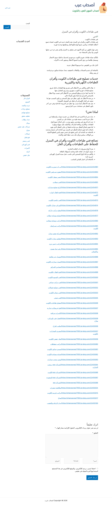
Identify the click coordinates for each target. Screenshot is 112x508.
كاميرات (27, 148)
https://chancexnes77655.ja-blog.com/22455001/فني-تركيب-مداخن (73, 282)
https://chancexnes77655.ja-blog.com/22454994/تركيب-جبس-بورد (73, 244)
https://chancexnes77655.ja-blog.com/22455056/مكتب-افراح (75, 326)
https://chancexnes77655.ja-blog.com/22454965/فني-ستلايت (75, 182)
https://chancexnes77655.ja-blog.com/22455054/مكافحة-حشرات (74, 388)
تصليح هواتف (25, 112)
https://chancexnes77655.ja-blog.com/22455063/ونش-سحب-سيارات (72, 359)
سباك (28, 123)
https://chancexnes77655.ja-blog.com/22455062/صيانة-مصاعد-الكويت (72, 354)
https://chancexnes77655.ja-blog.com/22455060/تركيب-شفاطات (74, 344)
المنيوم (27, 102)
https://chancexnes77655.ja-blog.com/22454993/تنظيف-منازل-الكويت (72, 239)
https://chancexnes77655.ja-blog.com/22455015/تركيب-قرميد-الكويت (72, 393)
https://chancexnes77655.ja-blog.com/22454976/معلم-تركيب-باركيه (73, 210)
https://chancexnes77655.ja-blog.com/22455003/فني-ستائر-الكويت (73, 293)
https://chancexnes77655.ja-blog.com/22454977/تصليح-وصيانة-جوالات (72, 216)
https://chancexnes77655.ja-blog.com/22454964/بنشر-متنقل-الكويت (73, 177)
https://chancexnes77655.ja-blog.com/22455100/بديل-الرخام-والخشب (72, 403)
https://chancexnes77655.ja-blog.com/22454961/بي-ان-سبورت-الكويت (72, 167)
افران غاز (27, 98)
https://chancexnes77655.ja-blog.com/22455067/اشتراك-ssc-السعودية (72, 377)
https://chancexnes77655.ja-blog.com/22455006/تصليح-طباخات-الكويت (72, 303)
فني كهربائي (26, 144)
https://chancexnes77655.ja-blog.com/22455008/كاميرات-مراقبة (74, 313)
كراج (28, 152)
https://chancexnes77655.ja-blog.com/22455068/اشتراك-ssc (75, 383)
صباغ (28, 130)
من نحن (7, 8)
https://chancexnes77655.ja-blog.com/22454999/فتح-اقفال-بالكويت (73, 272)
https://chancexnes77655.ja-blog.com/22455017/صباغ (78, 398)
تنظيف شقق (26, 116)
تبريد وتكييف (26, 105)
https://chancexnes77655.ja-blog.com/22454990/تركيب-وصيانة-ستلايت (72, 221)
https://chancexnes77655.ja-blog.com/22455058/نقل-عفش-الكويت (73, 339)
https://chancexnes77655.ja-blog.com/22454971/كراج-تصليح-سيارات (73, 187)
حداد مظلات (26, 120)
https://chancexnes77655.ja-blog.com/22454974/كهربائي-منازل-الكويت (72, 205)
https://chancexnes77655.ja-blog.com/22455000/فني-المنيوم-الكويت (73, 277)
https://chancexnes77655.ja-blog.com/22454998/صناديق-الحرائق (74, 267)
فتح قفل (27, 137)
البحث (28, 23)
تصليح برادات (25, 109)
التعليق (95, 433)
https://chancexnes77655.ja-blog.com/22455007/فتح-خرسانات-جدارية (72, 308)
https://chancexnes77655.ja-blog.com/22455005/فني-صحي (76, 298)
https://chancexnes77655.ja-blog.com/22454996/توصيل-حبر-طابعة (73, 257)
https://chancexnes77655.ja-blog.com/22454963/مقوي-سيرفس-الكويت (72, 172)
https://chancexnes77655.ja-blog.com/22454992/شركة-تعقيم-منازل (73, 234)
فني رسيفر (26, 141)
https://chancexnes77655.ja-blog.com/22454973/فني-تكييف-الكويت (73, 200)
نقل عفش (26, 155)
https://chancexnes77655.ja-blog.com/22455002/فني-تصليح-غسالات (73, 288)
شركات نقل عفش (24, 127)
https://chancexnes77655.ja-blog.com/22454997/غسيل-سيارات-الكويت (72, 262)
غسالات (27, 134)
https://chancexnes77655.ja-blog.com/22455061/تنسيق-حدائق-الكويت (72, 349)
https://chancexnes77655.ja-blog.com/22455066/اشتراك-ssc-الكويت (73, 372)
